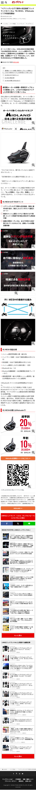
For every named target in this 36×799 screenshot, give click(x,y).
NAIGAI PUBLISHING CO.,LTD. (19, 785)
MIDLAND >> (18, 508)
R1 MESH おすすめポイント (11, 75)
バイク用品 (13, 23)
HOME (5, 769)
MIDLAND (16, 62)
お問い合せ (28, 781)
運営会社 (21, 781)
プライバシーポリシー (11, 781)
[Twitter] (18, 523)
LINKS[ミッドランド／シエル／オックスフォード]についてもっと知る (18, 517)
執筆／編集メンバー (28, 779)
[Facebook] (7, 523)
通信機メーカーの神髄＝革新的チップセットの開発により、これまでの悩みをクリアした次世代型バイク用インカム (17, 71)
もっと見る (18, 635)
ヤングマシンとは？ (7, 779)
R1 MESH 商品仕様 (8, 78)
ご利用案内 (18, 779)
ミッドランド (20, 23)
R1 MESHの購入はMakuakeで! (11, 80)
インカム (5, 23)
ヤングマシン (29, 23)
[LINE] (29, 523)
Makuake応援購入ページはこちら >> (18, 458)
